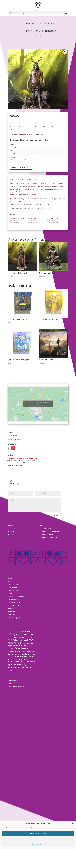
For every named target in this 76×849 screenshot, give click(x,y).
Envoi (56, 516)
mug (26, 648)
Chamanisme (12, 587)
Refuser (38, 839)
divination (29, 637)
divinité (54, 127)
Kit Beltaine (32, 218)
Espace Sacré (12, 528)
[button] (73, 824)
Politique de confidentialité (49, 531)
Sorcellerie (11, 615)
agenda (10, 631)
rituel (16, 659)
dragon (20, 640)
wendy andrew (17, 665)
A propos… (11, 534)
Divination (11, 593)
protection (13, 656)
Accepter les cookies (38, 833)
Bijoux (10, 578)
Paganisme (32, 35)
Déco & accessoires (14, 590)
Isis (28, 646)
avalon (24, 631)
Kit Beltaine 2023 (53, 218)
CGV (41, 525)
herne (12, 129)
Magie (19, 648)
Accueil (10, 525)
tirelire (32, 662)
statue (20, 662)
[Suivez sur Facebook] (9, 448)
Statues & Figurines (41, 35)
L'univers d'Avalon (14, 602)
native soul (21, 651)
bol (30, 631)
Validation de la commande (17, 686)
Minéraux (11, 608)
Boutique (11, 531)
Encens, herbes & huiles (16, 596)
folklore (60, 127)
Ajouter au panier (21, 167)
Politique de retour (46, 534)
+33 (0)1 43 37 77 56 (14, 484)
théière (27, 662)
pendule (30, 651)
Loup (9, 649)
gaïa (10, 645)
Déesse (28, 640)
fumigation (28, 643)
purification (22, 657)
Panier (10, 683)
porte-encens (28, 654)
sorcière (25, 659)
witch (22, 667)
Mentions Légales (46, 528)
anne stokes (15, 631)
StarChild (13, 661)
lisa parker (32, 646)
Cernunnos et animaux (17, 218)
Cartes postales (13, 584)
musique (12, 651)
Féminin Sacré (13, 599)
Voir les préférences (38, 844)
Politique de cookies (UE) (49, 537)
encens (12, 642)
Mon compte (12, 680)
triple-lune (12, 665)
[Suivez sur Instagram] (13, 448)
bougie (13, 634)
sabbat (20, 659)
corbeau (23, 637)
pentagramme (14, 654)
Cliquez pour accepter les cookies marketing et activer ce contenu (37, 404)
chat (10, 637)
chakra (20, 634)
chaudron (17, 637)
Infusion (23, 646)
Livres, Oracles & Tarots (16, 605)
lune (12, 649)
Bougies (10, 581)
